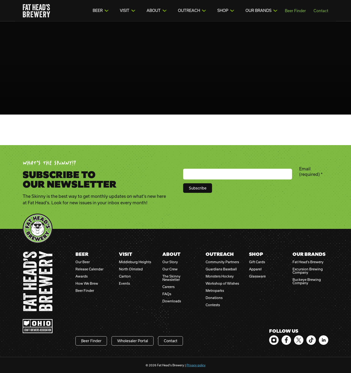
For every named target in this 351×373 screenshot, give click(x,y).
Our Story (170, 262)
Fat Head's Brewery (36, 10)
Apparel (255, 269)
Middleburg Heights (135, 262)
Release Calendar (89, 269)
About (154, 10)
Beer (98, 10)
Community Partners (222, 262)
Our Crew (170, 269)
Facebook (286, 340)
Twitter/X (298, 340)
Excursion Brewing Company (307, 271)
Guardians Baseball (221, 269)
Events (124, 283)
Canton (125, 276)
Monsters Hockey (220, 276)
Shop (222, 10)
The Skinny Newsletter (171, 278)
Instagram (274, 340)
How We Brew (86, 283)
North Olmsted (131, 269)
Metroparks (215, 290)
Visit (124, 10)
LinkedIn (323, 340)
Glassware (257, 276)
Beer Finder (295, 10)
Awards (81, 276)
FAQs (166, 294)
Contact (321, 10)
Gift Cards (257, 262)
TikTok (311, 340)
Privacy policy (196, 365)
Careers (168, 287)
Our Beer (82, 262)
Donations (214, 297)
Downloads (171, 301)
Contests (213, 305)
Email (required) (311, 171)
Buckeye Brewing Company (306, 281)
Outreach (189, 10)
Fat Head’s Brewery (308, 262)
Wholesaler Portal (132, 341)
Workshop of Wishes (222, 283)
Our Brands (258, 10)
